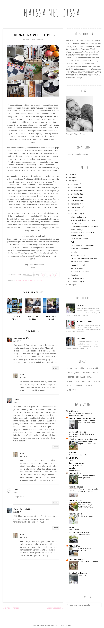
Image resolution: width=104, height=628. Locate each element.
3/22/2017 (17, 341)
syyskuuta (75, 194)
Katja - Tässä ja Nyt (22, 509)
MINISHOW (73, 458)
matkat (70, 386)
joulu (69, 373)
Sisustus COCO (75, 514)
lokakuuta (75, 190)
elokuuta (74, 197)
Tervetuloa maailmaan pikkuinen (84, 258)
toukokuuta (75, 207)
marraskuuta (76, 187)
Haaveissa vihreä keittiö (78, 455)
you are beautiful (78, 265)
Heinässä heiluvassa (78, 573)
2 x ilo (71, 527)
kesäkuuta (75, 204)
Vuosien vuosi (74, 529)
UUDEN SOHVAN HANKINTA (84, 549)
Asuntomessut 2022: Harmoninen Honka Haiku (82, 435)
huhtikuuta (75, 210)
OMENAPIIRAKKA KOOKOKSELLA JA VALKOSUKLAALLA (85, 504)
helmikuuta (75, 278)
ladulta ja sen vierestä (80, 261)
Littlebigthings (75, 473)
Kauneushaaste (77, 268)
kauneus (86, 373)
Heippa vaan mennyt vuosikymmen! (86, 476)
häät (82, 368)
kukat (77, 381)
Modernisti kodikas (77, 432)
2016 (71, 285)
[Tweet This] (43, 275)
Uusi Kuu (72, 452)
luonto (96, 381)
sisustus (88, 386)
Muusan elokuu (76, 559)
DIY (75, 368)
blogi (69, 368)
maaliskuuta (76, 213)
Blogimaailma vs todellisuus (82, 245)
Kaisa (15, 489)
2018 (71, 177)
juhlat (77, 373)
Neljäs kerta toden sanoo (88, 562)
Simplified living (76, 487)
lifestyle (42, 280)
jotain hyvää (92, 368)
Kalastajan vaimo (76, 463)
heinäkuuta (75, 200)
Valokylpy (82, 575)
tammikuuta (76, 281)
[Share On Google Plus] (51, 275)
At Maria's (73, 411)
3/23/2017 (23, 378)
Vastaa (55, 368)
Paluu (71, 460)
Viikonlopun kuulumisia (80, 271)
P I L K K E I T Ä (75, 500)
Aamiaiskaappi (74, 470)
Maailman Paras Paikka (79, 532)
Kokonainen (81, 305)
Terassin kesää (84, 534)
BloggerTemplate (65, 625)
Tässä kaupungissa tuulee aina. (83, 439)
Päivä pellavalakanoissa (80, 248)
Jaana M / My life (21, 338)
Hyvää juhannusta (85, 516)
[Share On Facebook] (47, 275)
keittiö (96, 373)
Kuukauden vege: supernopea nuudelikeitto (88, 442)
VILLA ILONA (74, 546)
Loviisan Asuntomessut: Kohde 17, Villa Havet (87, 421)
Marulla (72, 468)
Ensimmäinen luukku (85, 321)
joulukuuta (75, 184)
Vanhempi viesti (54, 608)
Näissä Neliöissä (52, 12)
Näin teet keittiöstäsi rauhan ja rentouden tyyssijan (80, 414)
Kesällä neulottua (75, 465)
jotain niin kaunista (78, 217)
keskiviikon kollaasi (26, 280)
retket (79, 386)
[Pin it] (55, 275)
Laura (16, 399)
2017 (71, 180)
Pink (72, 242)
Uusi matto (81, 338)
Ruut (22, 374)
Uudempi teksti (11, 608)
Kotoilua (74, 275)
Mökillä (74, 252)
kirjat (89, 377)
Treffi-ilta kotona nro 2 (80, 238)
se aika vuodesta (78, 255)
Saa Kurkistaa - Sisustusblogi (82, 418)
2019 (71, 174)
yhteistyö (71, 390)
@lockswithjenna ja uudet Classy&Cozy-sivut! (88, 490)
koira (69, 381)
